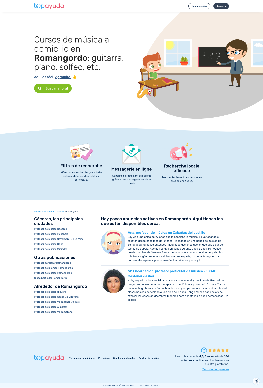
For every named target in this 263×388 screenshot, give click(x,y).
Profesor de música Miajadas (50, 248)
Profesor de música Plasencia (51, 233)
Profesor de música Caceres (50, 228)
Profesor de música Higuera (50, 291)
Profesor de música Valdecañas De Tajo (57, 301)
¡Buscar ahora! (56, 88)
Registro (221, 6)
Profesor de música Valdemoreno (53, 311)
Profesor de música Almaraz (50, 306)
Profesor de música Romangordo (53, 272)
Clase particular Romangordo (51, 277)
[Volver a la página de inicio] (49, 6)
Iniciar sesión (199, 6)
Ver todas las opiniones (215, 369)
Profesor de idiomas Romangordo (53, 267)
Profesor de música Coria (48, 243)
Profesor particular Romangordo (52, 262)
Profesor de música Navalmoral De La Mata (59, 238)
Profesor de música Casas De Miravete (56, 296)
